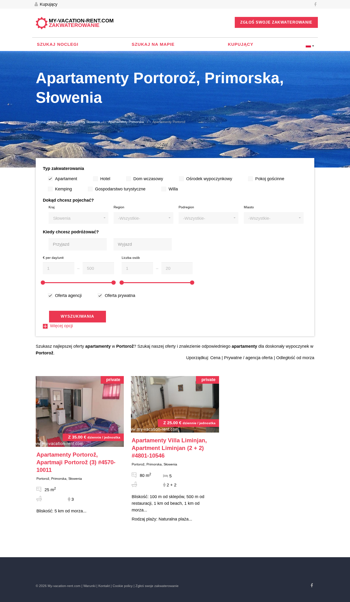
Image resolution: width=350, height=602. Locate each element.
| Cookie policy (122, 586)
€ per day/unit (53, 258)
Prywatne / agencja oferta (248, 357)
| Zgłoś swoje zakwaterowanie (156, 586)
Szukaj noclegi (57, 44)
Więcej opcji (61, 325)
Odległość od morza (295, 357)
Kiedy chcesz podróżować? (71, 232)
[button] (78, 218)
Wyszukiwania (77, 316)
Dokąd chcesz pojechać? (68, 200)
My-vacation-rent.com (81, 23)
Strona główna (46, 122)
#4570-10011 (75, 462)
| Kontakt (103, 586)
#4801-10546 (169, 448)
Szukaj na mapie (153, 44)
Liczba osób (131, 258)
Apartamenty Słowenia (83, 122)
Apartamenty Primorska (126, 122)
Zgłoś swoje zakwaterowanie (276, 22)
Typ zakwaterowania (63, 168)
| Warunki (88, 586)
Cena (215, 357)
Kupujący (48, 4)
